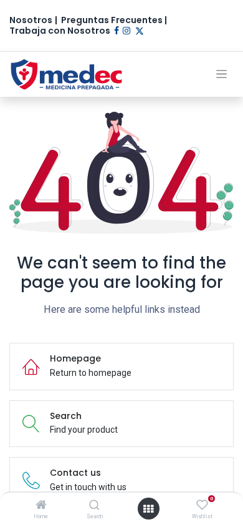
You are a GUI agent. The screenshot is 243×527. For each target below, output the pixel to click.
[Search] (94, 506)
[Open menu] (148, 508)
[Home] (41, 506)
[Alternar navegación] (221, 74)
